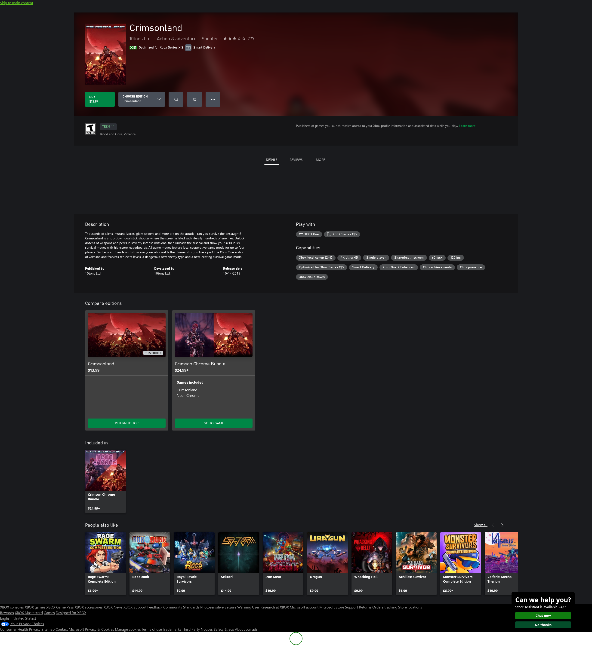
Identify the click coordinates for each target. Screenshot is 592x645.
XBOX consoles (12, 607)
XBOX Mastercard (29, 612)
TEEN (106, 126)
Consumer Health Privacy (20, 629)
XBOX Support (134, 607)
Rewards (7, 612)
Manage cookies (128, 629)
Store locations (410, 607)
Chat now (543, 615)
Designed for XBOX (71, 612)
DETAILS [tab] (271, 159)
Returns (365, 607)
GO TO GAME (214, 423)
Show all (480, 524)
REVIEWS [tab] (296, 159)
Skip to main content (16, 2)
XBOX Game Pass (60, 607)
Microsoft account (304, 607)
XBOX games (35, 607)
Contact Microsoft (70, 629)
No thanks (543, 625)
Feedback (154, 607)
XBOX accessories (89, 607)
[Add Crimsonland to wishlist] (176, 99)
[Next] (502, 525)
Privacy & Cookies (99, 629)
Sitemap (48, 629)
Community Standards (181, 607)
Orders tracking (384, 607)
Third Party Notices (197, 629)
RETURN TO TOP (127, 423)
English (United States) (18, 618)
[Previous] (493, 525)
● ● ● (213, 99)
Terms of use (152, 629)
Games (49, 612)
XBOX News (113, 607)
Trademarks (172, 629)
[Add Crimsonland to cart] (194, 99)
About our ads (246, 629)
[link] (105, 481)
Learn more (467, 125)
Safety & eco (224, 629)
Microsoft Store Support (338, 607)
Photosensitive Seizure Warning (225, 607)
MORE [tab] (320, 159)
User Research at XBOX (271, 607)
